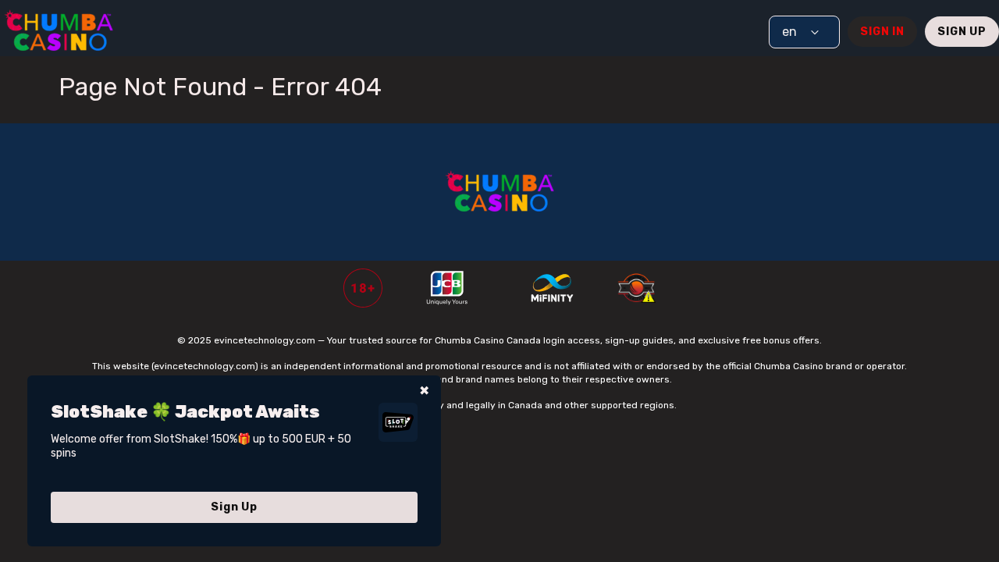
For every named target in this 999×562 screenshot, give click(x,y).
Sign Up (962, 31)
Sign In (882, 31)
